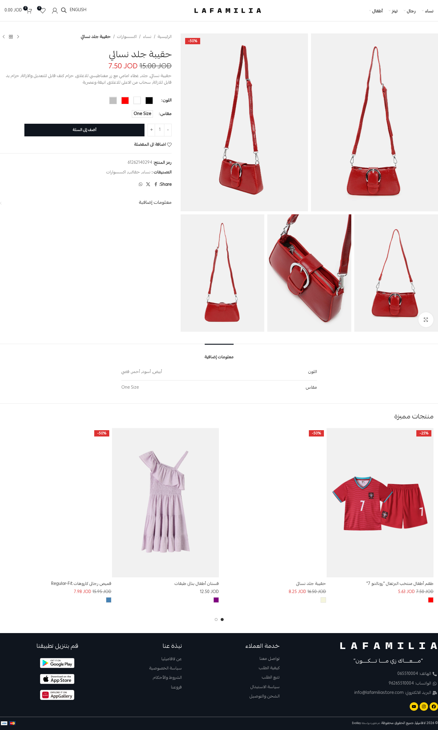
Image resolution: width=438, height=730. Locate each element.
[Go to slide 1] (222, 619)
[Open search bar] (64, 10)
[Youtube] (414, 706)
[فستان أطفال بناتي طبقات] (165, 503)
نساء (147, 37)
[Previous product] (18, 37)
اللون (167, 100)
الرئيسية (165, 37)
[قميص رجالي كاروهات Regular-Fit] (58, 503)
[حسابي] (55, 11)
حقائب (134, 172)
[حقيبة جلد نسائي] (272, 503)
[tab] (219, 353)
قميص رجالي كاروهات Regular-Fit (81, 584)
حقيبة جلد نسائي (311, 584)
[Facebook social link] (155, 185)
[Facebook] (434, 706)
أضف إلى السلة (84, 130)
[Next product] (3, 37)
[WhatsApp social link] (140, 185)
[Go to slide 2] (216, 619)
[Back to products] (10, 37)
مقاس (166, 114)
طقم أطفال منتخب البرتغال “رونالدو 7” (399, 584)
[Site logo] (228, 11)
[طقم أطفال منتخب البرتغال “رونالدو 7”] (380, 503)
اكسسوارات (127, 37)
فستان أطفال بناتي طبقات (197, 584)
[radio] (149, 100)
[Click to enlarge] (425, 319)
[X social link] (148, 185)
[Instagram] (424, 706)
